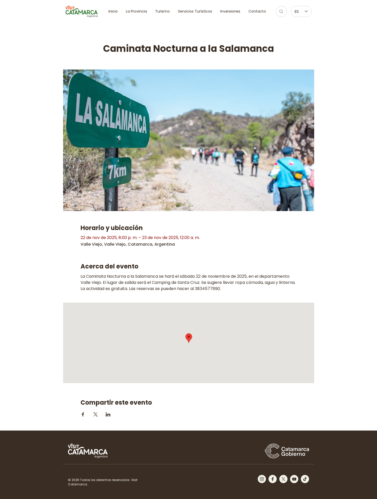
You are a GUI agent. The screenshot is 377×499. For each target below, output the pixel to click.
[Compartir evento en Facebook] (83, 414)
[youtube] (294, 479)
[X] (283, 479)
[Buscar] (281, 11)
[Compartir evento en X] (95, 414)
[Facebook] (273, 479)
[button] (162, 11)
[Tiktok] (305, 479)
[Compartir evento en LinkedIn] (108, 414)
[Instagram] (262, 479)
